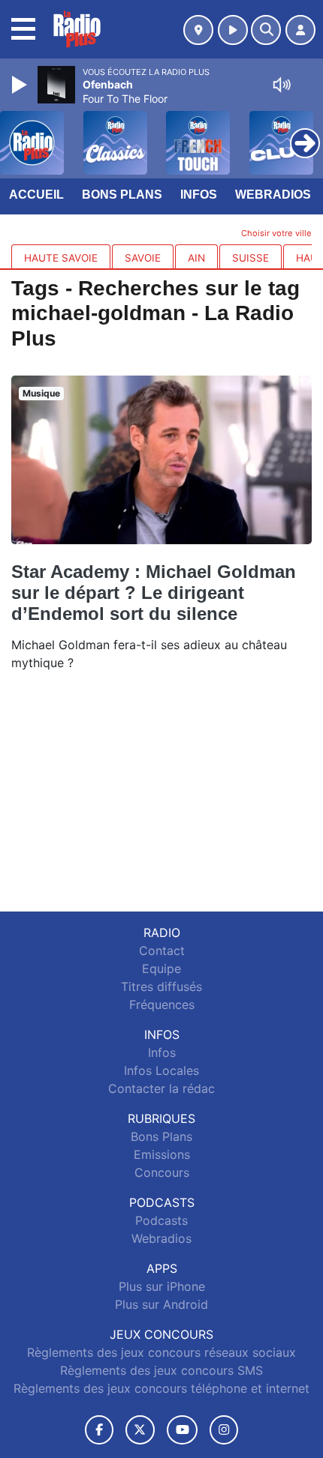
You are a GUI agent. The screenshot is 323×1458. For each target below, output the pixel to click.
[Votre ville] (198, 30)
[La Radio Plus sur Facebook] (99, 1430)
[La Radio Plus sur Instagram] (224, 1430)
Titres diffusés (161, 986)
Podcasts (161, 1220)
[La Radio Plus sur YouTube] (182, 1430)
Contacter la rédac (161, 1088)
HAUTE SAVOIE (61, 258)
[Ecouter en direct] (233, 30)
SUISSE (250, 258)
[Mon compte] (300, 30)
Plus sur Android (161, 1304)
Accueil (36, 194)
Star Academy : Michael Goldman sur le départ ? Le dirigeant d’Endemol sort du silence (153, 592)
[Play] (21, 85)
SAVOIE (143, 258)
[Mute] (281, 84)
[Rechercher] (266, 30)
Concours (161, 1172)
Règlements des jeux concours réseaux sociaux (161, 1352)
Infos (198, 194)
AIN (196, 258)
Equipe (161, 968)
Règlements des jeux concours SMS (161, 1370)
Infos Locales (161, 1070)
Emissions (162, 1154)
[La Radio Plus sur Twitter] (140, 1430)
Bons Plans (122, 194)
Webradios (273, 194)
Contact (162, 950)
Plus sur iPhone (162, 1286)
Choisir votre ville (276, 233)
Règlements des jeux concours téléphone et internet (161, 1388)
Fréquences (162, 1004)
